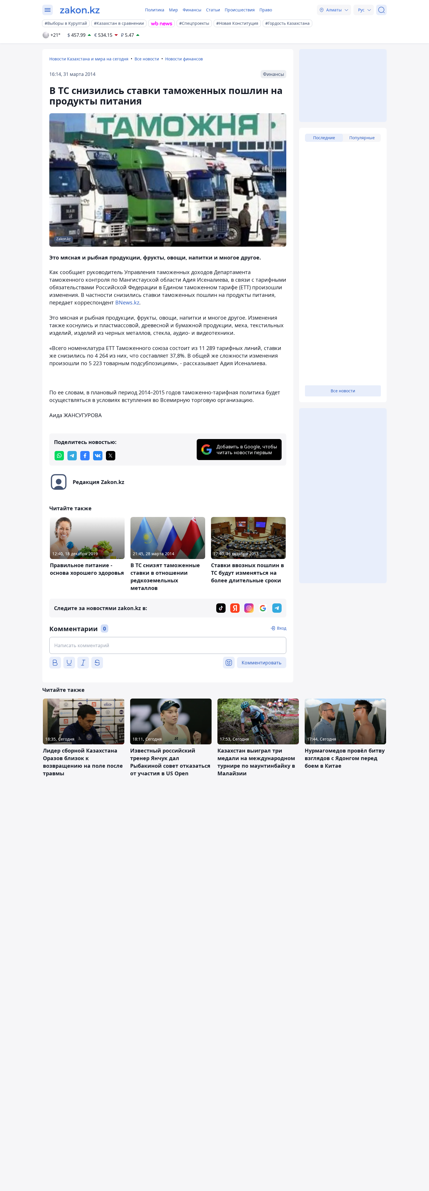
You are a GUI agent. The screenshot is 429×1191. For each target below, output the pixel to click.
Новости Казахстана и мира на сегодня (88, 59)
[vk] (98, 455)
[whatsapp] (59, 455)
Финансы (192, 10)
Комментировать (262, 662)
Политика (154, 10)
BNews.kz (127, 302)
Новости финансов (184, 59)
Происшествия (240, 10)
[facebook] (85, 455)
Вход (281, 628)
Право (265, 10)
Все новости (147, 59)
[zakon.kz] (80, 9)
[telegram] (72, 455)
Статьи (213, 10)
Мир (173, 10)
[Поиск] (381, 10)
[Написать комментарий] (167, 645)
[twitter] (110, 455)
